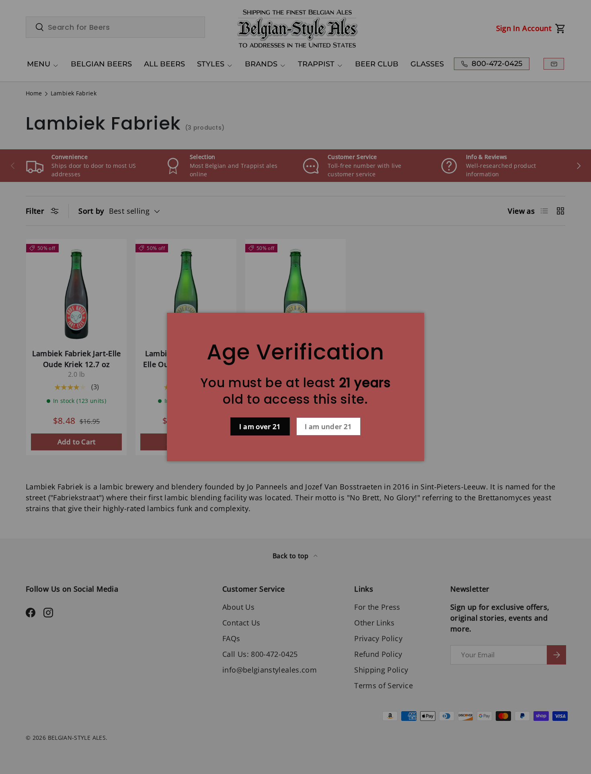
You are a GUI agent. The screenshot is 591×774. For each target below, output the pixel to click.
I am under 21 (328, 426)
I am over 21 (260, 426)
